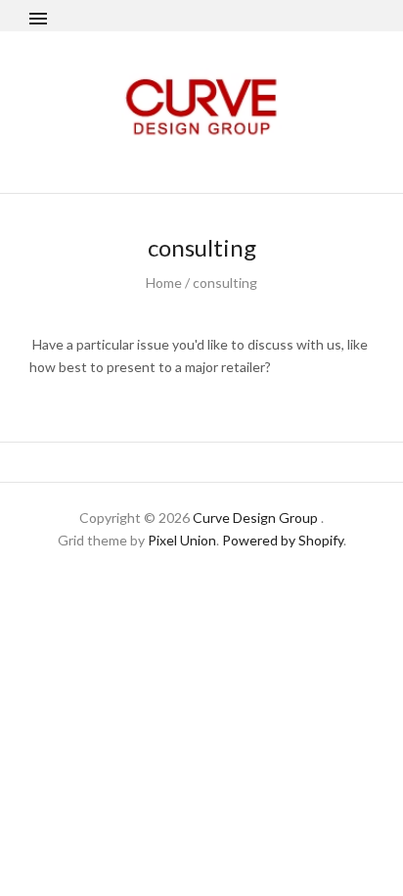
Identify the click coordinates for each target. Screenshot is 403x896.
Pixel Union (182, 540)
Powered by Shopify (282, 540)
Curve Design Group (255, 517)
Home (164, 282)
